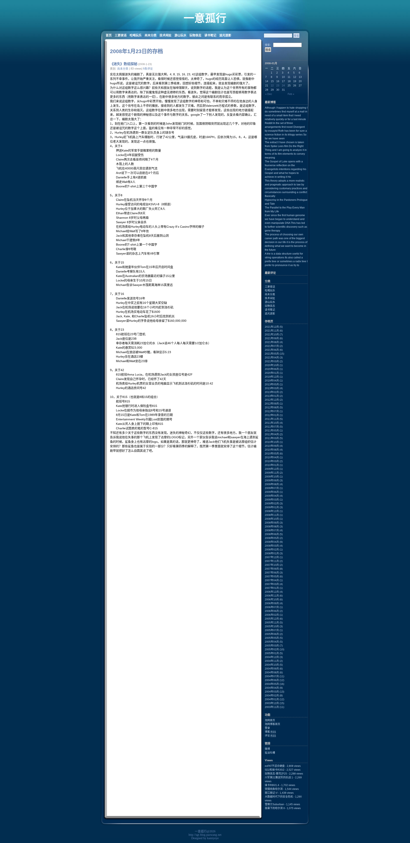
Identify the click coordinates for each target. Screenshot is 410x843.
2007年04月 (272, 580)
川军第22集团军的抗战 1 (279, 777)
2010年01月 (272, 465)
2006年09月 (272, 603)
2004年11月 (272, 661)
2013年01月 (272, 396)
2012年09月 (272, 403)
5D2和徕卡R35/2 (274, 769)
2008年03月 (272, 545)
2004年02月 (272, 695)
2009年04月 (272, 495)
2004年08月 (272, 672)
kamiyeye (213, 838)
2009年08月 (272, 484)
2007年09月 (272, 568)
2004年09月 (272, 668)
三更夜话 (121, 35)
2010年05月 (272, 453)
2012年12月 (272, 399)
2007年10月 (272, 564)
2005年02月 (272, 649)
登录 (267, 728)
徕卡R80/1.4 (272, 785)
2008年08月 (272, 526)
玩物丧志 (195, 35)
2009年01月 (272, 507)
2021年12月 (272, 326)
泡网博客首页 (272, 724)
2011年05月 (272, 430)
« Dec (268, 94)
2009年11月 (272, 472)
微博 (267, 748)
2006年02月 (272, 614)
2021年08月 (272, 342)
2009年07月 (272, 488)
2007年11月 (272, 561)
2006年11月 (272, 595)
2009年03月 (272, 499)
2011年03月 (272, 438)
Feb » (291, 94)
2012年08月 (272, 407)
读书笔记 (210, 35)
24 (283, 85)
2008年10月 (272, 518)
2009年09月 (272, 480)
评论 (270, 735)
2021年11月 (272, 330)
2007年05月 (272, 576)
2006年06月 (272, 611)
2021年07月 (272, 346)
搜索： (268, 45)
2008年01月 (272, 553)
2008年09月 (272, 522)
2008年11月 (272, 515)
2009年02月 (272, 503)
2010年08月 (272, 449)
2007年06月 (272, 572)
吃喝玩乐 (136, 35)
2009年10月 (272, 476)
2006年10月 (272, 599)
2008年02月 (272, 549)
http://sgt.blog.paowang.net (205, 834)
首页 (109, 35)
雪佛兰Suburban (274, 804)
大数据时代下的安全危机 (279, 796)
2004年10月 (272, 664)
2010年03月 (272, 461)
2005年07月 (272, 630)
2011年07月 (272, 426)
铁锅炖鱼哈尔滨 (274, 789)
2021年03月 (272, 361)
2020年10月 (272, 365)
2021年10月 (272, 334)
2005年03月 (272, 645)
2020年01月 (272, 372)
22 (272, 85)
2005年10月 (272, 626)
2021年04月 (272, 357)
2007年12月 (272, 557)
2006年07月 (272, 607)
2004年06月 (272, 680)
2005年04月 (272, 641)
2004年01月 (272, 699)
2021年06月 (272, 349)
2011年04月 (272, 434)
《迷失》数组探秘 (123, 64)
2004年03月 (272, 691)
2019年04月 (272, 380)
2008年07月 (272, 530)
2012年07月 (272, 411)
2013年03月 (272, 388)
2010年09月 (272, 445)
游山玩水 (180, 35)
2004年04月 (272, 687)
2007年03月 (272, 584)
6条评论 (148, 68)
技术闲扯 (165, 35)
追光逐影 (225, 35)
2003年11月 (272, 707)
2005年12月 (272, 618)
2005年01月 (272, 653)
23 (277, 85)
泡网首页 (270, 720)
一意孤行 (205, 18)
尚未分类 (151, 35)
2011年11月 (272, 419)
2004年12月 (272, 657)
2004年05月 (272, 684)
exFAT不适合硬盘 (275, 765)
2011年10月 (272, 422)
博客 (270, 731)
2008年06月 (272, 534)
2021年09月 (272, 338)
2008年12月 (272, 511)
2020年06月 (272, 369)
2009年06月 (272, 492)
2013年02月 (272, 392)
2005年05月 (272, 637)
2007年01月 (272, 588)
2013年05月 (272, 384)
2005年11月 (272, 622)
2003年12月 (272, 703)
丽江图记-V (271, 792)
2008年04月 (272, 541)
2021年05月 (272, 353)
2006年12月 (272, 591)
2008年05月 (272, 538)
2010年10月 (272, 442)
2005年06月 (272, 634)
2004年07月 (272, 676)
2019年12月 (272, 376)
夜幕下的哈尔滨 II (275, 808)
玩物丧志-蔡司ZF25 (276, 773)
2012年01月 (272, 415)
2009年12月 (272, 468)
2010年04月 (272, 457)
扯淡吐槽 (270, 752)
